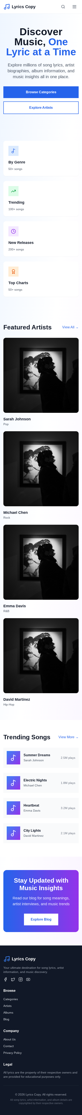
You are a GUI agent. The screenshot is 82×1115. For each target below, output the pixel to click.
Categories (10, 999)
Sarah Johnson (34, 760)
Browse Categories (41, 92)
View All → (70, 327)
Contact (8, 1046)
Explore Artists (41, 107)
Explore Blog (41, 919)
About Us (9, 1039)
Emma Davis (32, 810)
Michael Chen (33, 785)
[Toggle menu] (74, 7)
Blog (6, 1019)
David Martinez (34, 835)
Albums (8, 1012)
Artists (7, 1006)
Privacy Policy (12, 1052)
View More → (68, 737)
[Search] (63, 6)
